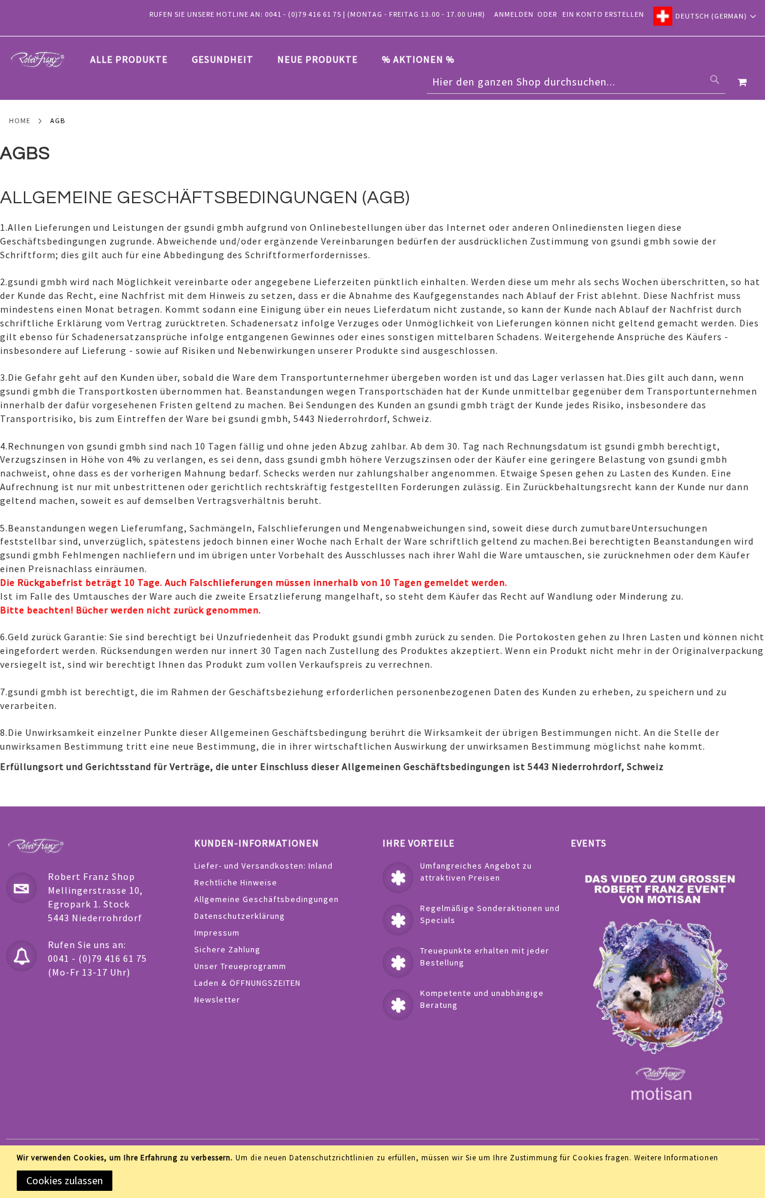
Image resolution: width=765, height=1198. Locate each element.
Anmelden (514, 14)
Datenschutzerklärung (239, 915)
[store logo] (37, 59)
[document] (384, 1172)
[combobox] (576, 82)
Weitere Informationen (676, 1158)
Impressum (217, 932)
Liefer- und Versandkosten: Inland (263, 865)
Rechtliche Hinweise (235, 882)
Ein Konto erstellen (603, 14)
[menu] (278, 59)
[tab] (278, 59)
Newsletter (217, 999)
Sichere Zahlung (227, 949)
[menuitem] (135, 59)
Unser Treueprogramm (240, 966)
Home (19, 120)
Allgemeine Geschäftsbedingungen (266, 899)
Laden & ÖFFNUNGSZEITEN (247, 982)
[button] (705, 16)
